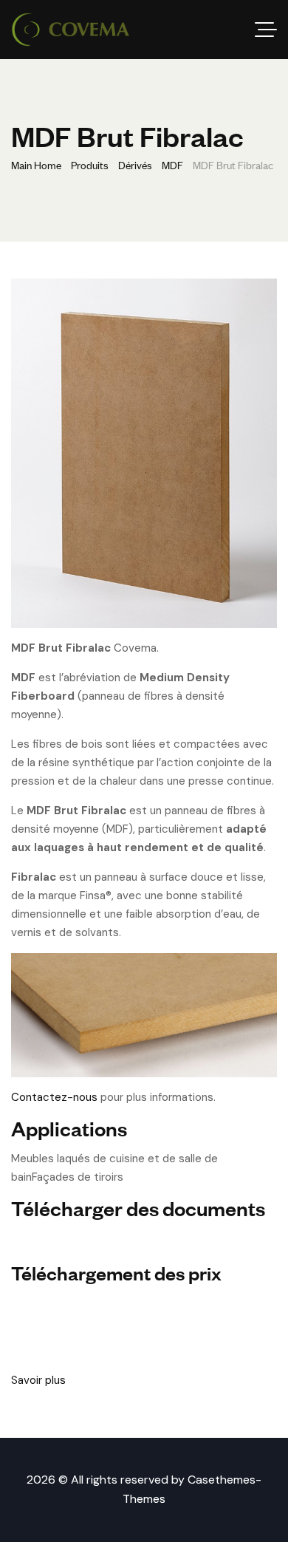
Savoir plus (38, 1380)
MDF (172, 164)
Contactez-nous (54, 1097)
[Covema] (70, 30)
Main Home (36, 164)
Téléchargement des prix (116, 1272)
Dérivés (135, 164)
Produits (90, 164)
